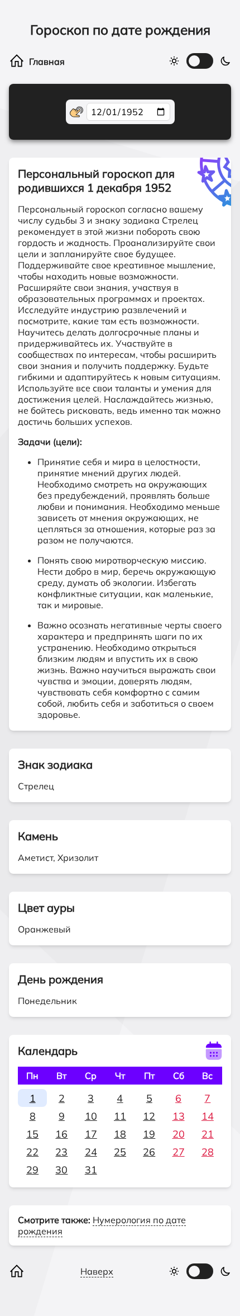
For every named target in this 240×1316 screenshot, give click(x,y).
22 (32, 1151)
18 (120, 1134)
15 (32, 1134)
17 (91, 1134)
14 (207, 1116)
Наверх (96, 1271)
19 (149, 1134)
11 (120, 1116)
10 (91, 1116)
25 (120, 1151)
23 (61, 1151)
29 (32, 1169)
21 (207, 1134)
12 (149, 1116)
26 (149, 1151)
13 (178, 1116)
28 (207, 1151)
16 (61, 1134)
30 (61, 1169)
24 (91, 1151)
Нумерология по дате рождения (102, 1225)
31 (91, 1169)
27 (178, 1151)
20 (178, 1134)
